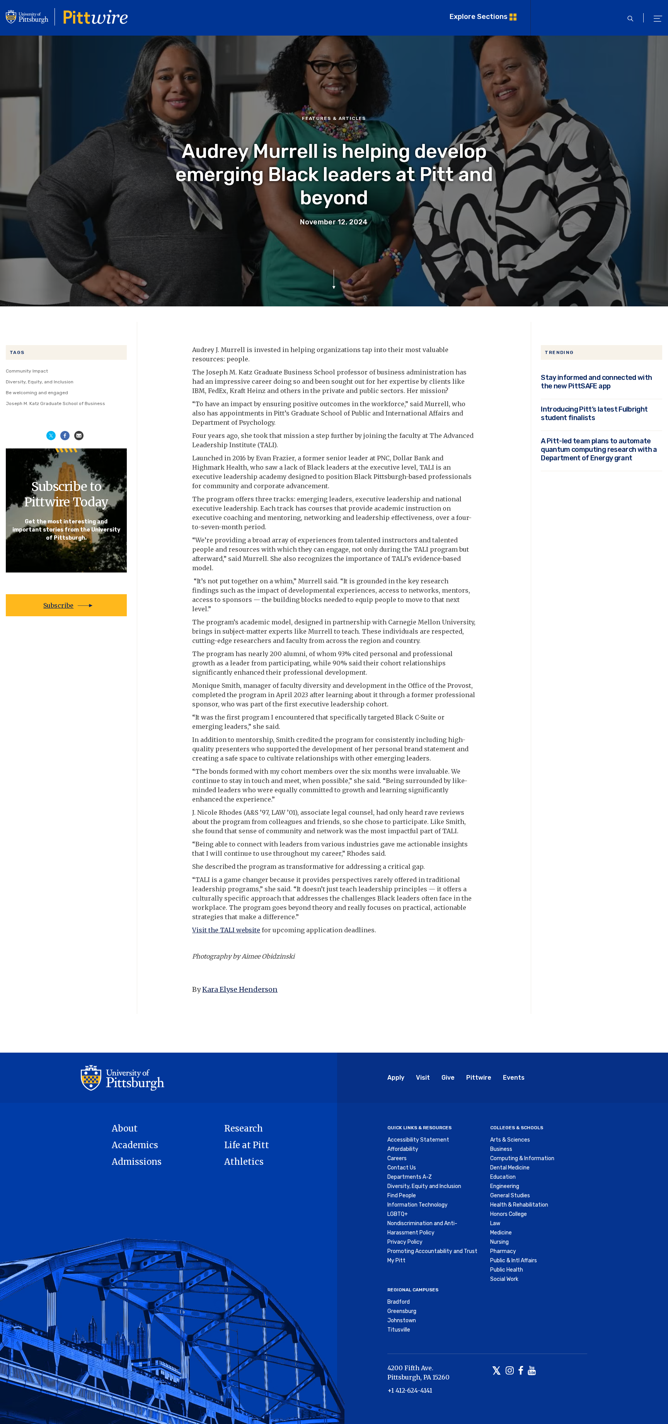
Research (243, 1128)
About (125, 1128)
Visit (423, 1077)
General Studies (510, 1195)
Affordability (402, 1149)
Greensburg (401, 1311)
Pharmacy (503, 1251)
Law (495, 1223)
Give (448, 1077)
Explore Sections (479, 16)
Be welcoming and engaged (37, 392)
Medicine (501, 1232)
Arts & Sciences (510, 1140)
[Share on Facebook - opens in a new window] (65, 435)
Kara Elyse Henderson (240, 989)
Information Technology (417, 1205)
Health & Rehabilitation (519, 1205)
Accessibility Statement (418, 1140)
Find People (401, 1195)
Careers (397, 1158)
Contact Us (401, 1167)
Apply (395, 1077)
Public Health (506, 1270)
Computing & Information (522, 1158)
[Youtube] (532, 1371)
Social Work (504, 1279)
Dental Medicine (510, 1167)
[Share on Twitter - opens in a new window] (51, 435)
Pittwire (478, 1077)
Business (501, 1149)
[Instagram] (510, 1371)
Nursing (499, 1242)
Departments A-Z (409, 1177)
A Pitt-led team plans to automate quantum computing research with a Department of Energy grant (599, 449)
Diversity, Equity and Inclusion (424, 1186)
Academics (135, 1145)
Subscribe (58, 605)
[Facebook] (520, 1371)
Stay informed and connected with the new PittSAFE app (596, 381)
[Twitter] (496, 1371)
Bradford (398, 1302)
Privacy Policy (405, 1242)
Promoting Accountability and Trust (432, 1251)
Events (514, 1077)
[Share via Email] (79, 435)
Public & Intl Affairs (513, 1260)
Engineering (504, 1186)
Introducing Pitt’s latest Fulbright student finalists (594, 413)
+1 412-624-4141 (409, 1390)
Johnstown (401, 1320)
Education (503, 1177)
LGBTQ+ (397, 1214)
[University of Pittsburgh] (122, 1077)
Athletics (244, 1161)
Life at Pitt (246, 1145)
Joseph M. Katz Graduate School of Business (55, 403)
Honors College (508, 1214)
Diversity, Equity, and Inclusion (39, 382)
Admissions (137, 1161)
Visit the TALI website (226, 930)
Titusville (398, 1330)
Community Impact (27, 371)
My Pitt (396, 1260)
